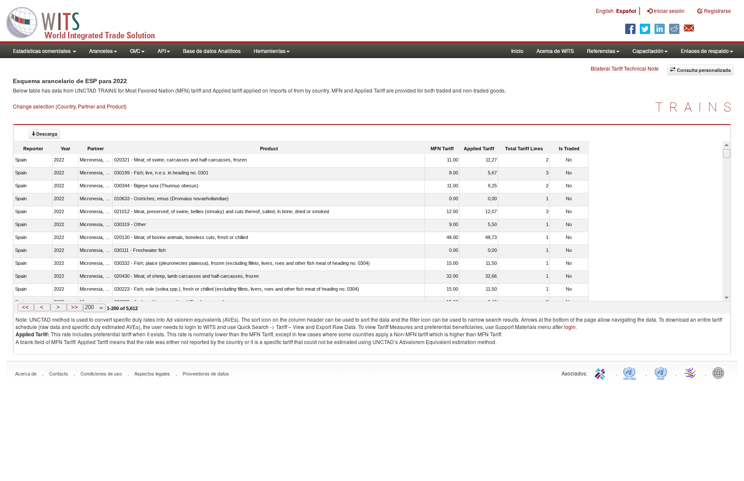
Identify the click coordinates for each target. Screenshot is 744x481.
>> (74, 307)
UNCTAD (631, 372)
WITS (86, 21)
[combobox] (94, 308)
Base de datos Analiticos (212, 50)
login (570, 326)
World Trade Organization (690, 372)
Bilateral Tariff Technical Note (625, 68)
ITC (601, 372)
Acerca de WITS (555, 50)
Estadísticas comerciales (42, 50)
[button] (26, 307)
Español (626, 11)
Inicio (517, 50)
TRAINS (696, 107)
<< (25, 307)
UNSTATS (661, 372)
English (605, 10)
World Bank (720, 372)
